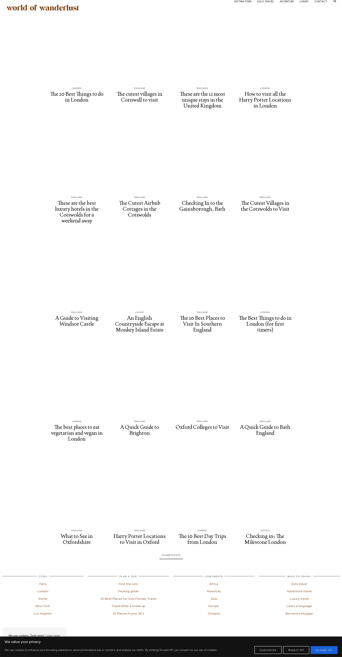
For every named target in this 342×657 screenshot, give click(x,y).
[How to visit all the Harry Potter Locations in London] (265, 45)
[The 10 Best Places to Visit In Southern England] (202, 269)
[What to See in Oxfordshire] (77, 487)
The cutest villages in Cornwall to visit (139, 96)
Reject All (296, 650)
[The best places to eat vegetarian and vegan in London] (77, 378)
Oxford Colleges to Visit (202, 427)
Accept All (324, 650)
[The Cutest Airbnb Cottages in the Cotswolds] (139, 154)
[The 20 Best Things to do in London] (77, 45)
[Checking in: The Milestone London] (265, 487)
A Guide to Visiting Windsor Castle (76, 320)
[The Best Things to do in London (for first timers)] (265, 269)
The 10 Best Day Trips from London (202, 539)
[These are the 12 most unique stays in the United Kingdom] (202, 45)
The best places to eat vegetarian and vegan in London (77, 433)
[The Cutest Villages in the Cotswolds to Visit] (265, 154)
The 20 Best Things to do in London (76, 96)
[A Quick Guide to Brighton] (139, 378)
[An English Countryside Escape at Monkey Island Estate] (139, 269)
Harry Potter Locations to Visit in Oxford (139, 539)
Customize (268, 650)
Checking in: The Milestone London (265, 539)
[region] (171, 647)
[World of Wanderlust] (42, 8)
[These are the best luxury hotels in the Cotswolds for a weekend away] (77, 154)
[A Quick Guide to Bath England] (265, 378)
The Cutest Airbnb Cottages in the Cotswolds (139, 208)
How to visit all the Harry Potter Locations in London (265, 99)
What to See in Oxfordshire (77, 539)
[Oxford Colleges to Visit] (202, 378)
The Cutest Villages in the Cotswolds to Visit (265, 205)
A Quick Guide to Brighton (139, 430)
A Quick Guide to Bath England (265, 430)
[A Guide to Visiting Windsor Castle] (77, 269)
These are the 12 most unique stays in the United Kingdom (202, 99)
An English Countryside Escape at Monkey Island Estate (139, 323)
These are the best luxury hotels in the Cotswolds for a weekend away (77, 211)
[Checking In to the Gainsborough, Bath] (202, 154)
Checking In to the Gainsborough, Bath (202, 205)
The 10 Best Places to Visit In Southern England (202, 323)
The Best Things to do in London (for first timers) (265, 323)
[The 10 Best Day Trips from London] (202, 487)
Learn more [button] (53, 635)
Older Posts (171, 555)
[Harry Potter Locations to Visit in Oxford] (139, 487)
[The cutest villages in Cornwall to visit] (139, 45)
